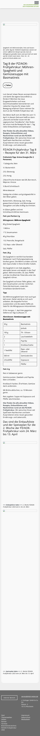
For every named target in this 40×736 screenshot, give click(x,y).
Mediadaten (25, 719)
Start (3, 715)
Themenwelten (6, 717)
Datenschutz (25, 717)
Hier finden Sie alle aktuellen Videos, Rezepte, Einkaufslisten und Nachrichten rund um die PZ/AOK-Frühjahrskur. (18, 134)
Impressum (25, 715)
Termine (4, 724)
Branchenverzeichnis (8, 726)
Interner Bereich (9, 698)
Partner (4, 722)
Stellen (3, 719)
